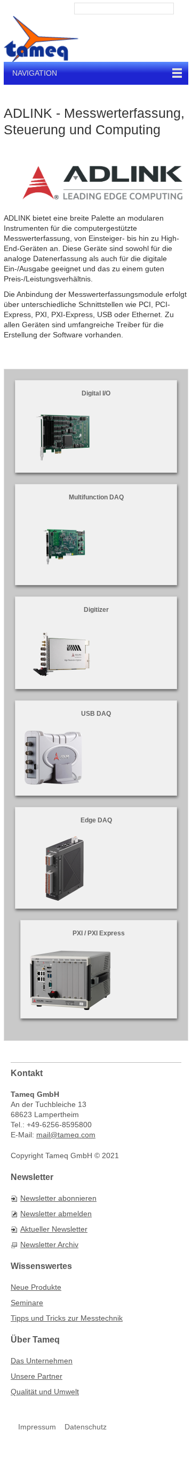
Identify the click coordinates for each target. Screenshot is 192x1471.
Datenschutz (86, 1426)
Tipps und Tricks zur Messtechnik (67, 1318)
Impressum (37, 1426)
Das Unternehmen (42, 1360)
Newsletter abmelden (56, 1213)
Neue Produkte (36, 1287)
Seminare (27, 1302)
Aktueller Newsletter (53, 1229)
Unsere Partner (36, 1376)
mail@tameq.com (65, 1134)
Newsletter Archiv (49, 1244)
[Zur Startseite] (41, 39)
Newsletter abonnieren (58, 1198)
